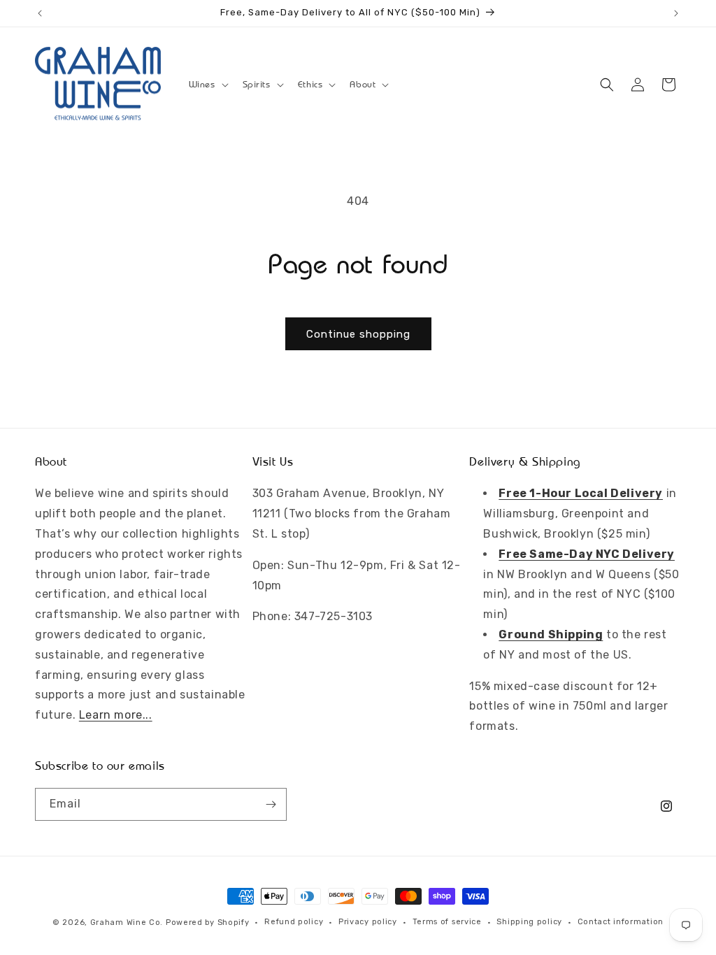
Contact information (621, 921)
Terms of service (447, 921)
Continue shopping (358, 334)
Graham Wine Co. (127, 922)
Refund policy (293, 921)
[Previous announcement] (39, 13)
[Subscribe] (270, 804)
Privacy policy (367, 921)
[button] (207, 84)
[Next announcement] (676, 13)
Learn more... (115, 714)
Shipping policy (529, 921)
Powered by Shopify (208, 922)
